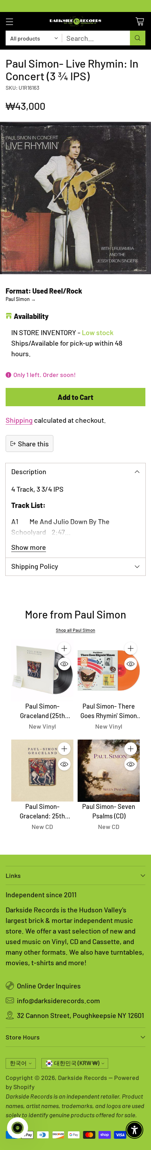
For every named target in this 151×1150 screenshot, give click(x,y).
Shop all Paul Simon (75, 630)
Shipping (19, 420)
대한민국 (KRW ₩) (76, 1063)
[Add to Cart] (64, 648)
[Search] (137, 38)
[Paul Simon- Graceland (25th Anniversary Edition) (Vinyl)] (42, 670)
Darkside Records (82, 1077)
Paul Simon (21, 299)
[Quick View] (64, 664)
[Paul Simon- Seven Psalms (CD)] (109, 771)
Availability (31, 316)
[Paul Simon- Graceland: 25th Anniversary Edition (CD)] (42, 771)
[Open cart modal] (139, 21)
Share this (33, 443)
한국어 (18, 1063)
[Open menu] (9, 21)
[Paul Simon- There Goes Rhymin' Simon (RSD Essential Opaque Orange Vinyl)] (109, 670)
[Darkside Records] (75, 21)
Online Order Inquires (49, 985)
